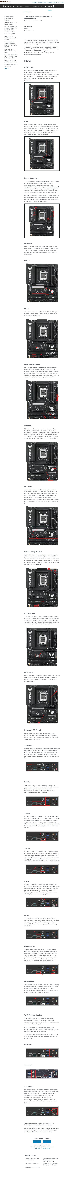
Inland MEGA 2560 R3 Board (32, 1167)
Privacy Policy (37, 1148)
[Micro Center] (8, 6)
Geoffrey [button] (28, 20)
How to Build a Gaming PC (31, 1163)
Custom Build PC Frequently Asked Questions (32, 1159)
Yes (37, 1141)
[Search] (45, 6)
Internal (26, 28)
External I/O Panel (28, 30)
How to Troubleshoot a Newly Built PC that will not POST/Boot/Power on (50, 1160)
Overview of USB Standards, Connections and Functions (50, 1164)
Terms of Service (46, 1148)
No (46, 1141)
